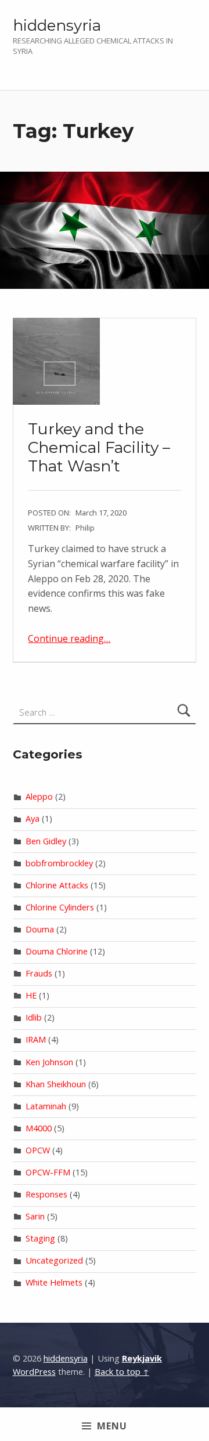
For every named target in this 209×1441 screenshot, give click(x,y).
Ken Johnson (49, 1062)
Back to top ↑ (122, 1371)
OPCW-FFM (48, 1172)
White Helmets (54, 1282)
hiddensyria (57, 25)
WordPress (34, 1371)
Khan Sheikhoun (56, 1084)
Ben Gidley (46, 841)
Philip (85, 527)
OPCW (38, 1150)
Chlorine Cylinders (60, 907)
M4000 (39, 1128)
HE (31, 995)
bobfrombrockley (59, 863)
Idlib (34, 1017)
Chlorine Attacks (57, 885)
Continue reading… (69, 638)
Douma (40, 929)
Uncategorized (54, 1260)
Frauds (39, 973)
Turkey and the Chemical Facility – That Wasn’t (99, 447)
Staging (40, 1238)
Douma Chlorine (57, 951)
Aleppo (39, 796)
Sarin (35, 1216)
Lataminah (46, 1106)
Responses (46, 1194)
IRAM (36, 1039)
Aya (32, 818)
